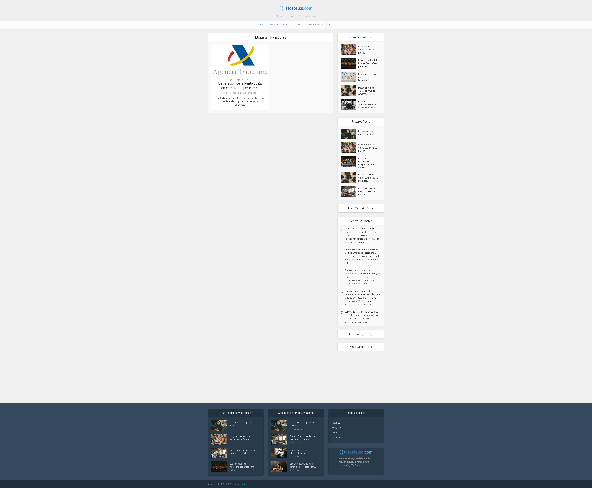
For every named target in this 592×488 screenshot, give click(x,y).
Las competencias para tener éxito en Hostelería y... (303, 465)
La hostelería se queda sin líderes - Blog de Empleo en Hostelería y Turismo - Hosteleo (362, 232)
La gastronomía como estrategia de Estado (367, 49)
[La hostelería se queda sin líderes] (349, 134)
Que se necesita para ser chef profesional (302, 451)
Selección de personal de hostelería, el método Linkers (362, 259)
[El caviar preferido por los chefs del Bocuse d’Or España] (349, 77)
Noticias (274, 24)
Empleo (287, 24)
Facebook (336, 422)
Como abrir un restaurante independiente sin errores (366, 163)
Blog (262, 24)
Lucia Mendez (249, 92)
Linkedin (336, 437)
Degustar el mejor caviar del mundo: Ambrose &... (367, 91)
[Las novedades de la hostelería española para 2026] (349, 63)
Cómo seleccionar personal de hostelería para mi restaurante (362, 239)
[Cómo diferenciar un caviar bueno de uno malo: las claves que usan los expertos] (349, 177)
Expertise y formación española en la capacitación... (368, 104)
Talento (300, 24)
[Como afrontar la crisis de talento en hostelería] (349, 191)
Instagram (336, 427)
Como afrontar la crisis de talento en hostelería (367, 191)
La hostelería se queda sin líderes (366, 132)
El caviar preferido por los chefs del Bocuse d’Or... (367, 77)
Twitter (335, 432)
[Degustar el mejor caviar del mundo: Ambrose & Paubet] (349, 90)
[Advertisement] (296, 377)
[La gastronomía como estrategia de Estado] (349, 49)
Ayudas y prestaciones (240, 79)
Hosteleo (245, 484)
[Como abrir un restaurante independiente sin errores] (349, 161)
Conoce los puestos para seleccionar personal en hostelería (362, 318)
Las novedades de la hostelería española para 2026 (368, 63)
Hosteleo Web (316, 24)
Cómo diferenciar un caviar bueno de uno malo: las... (368, 177)
